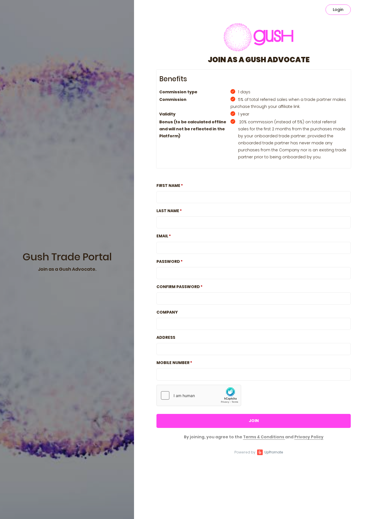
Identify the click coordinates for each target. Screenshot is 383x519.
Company (167, 312)
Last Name (167, 211)
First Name (168, 185)
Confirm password (178, 286)
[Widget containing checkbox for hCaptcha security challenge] (198, 395)
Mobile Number (173, 362)
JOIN (254, 420)
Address (165, 337)
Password (168, 261)
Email (162, 236)
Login (338, 9)
